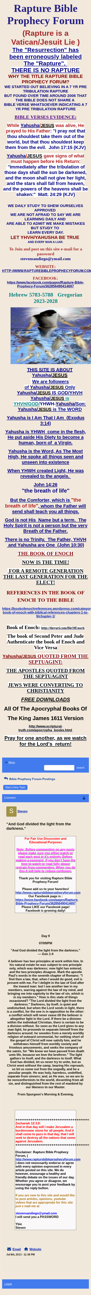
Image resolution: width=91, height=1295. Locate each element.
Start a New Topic (15, 787)
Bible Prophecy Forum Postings (31, 779)
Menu (11, 762)
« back (8, 1284)
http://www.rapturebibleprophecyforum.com (47, 892)
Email (16, 1249)
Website (35, 1249)
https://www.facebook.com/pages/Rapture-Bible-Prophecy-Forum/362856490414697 (46, 901)
